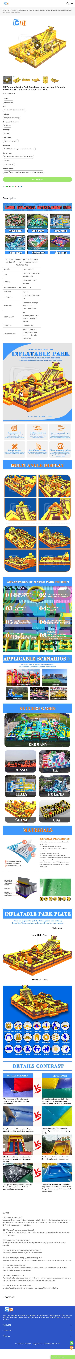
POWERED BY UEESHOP (52, 1344)
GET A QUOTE (37, 179)
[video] (37, 45)
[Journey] (72, 1343)
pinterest (16, 187)
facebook (4, 187)
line (7, 187)
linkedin (21, 187)
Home (4, 10)
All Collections (12, 10)
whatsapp (13, 187)
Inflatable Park (21, 10)
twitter (10, 187)
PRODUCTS (7, 1325)
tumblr (19, 187)
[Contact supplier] (72, 1348)
